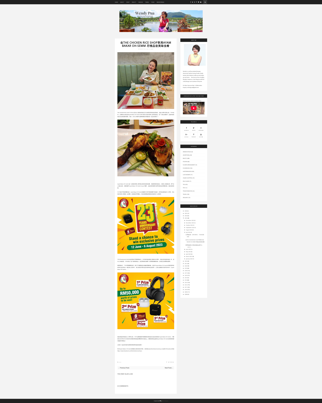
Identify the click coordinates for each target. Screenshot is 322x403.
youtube (201, 137)
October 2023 (189, 225)
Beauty (134, 2)
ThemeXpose (165, 400)
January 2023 (189, 259)
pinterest (194, 137)
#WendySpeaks (187, 152)
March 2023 (189, 256)
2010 (186, 289)
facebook (186, 130)
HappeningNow (187, 171)
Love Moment (186, 174)
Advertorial (186, 155)
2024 (186, 215)
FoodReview (186, 168)
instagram (201, 130)
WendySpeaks (160, 2)
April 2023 (188, 254)
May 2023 (188, 251)
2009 (186, 292)
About (122, 2)
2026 (186, 211)
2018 (186, 270)
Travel (147, 2)
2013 (186, 282)
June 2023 (188, 249)
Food (152, 2)
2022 (186, 261)
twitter (193, 130)
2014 (186, 280)
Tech (184, 184)
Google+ (186, 137)
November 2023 (190, 223)
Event (128, 2)
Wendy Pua (143, 49)
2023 (186, 218)
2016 (186, 275)
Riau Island (186, 181)
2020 (186, 266)
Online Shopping (187, 178)
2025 (186, 213)
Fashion (140, 2)
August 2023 (189, 230)
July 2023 (188, 232)
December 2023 (190, 220)
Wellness (185, 197)
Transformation (187, 191)
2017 (186, 273)
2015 (186, 277)
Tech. (184, 187)
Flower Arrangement (189, 165)
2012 (186, 285)
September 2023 (190, 227)
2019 (186, 268)
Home (116, 2)
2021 (186, 263)
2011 (186, 287)
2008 (186, 294)
